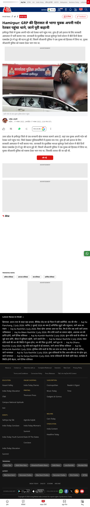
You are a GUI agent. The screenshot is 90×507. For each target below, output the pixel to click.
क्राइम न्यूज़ (23, 16)
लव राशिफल (36, 277)
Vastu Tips (7, 465)
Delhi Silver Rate (21, 465)
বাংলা (33, 2)
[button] (82, 503)
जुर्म (15, 16)
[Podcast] (75, 9)
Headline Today (53, 434)
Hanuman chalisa (59, 475)
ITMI (4, 396)
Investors (58, 368)
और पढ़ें (44, 158)
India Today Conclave (10, 425)
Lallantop (84, 2)
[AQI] (66, 10)
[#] (19, 129)
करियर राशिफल (8, 277)
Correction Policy (36, 373)
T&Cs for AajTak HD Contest (67, 373)
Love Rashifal (69, 465)
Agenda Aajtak (29, 420)
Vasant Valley (7, 385)
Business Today (74, 2)
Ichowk (50, 484)
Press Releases (50, 373)
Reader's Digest (73, 385)
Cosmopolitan (52, 385)
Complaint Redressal (45, 368)
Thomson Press (30, 395)
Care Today (51, 419)
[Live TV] (81, 10)
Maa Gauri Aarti (9, 475)
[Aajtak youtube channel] (82, 491)
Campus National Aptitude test (13, 405)
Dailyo (42, 484)
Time (69, 391)
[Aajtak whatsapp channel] (61, 491)
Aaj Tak (23, 2)
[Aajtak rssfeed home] (77, 491)
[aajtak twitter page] (71, 491)
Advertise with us (29, 368)
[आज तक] (7, 9)
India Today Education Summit (11, 451)
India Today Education (11, 391)
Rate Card (67, 368)
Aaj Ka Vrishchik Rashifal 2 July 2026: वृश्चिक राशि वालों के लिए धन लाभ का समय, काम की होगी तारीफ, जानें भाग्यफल (43, 349)
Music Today (52, 391)
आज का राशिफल (23, 277)
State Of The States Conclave (31, 440)
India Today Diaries (31, 385)
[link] (88, 2)
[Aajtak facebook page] (66, 491)
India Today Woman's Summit (32, 428)
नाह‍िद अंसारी (13, 119)
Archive (57, 484)
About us (8, 368)
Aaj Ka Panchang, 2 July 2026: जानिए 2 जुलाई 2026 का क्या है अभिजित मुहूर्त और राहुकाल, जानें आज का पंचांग (44, 325)
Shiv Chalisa (74, 475)
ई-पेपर (29, 2)
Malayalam (63, 2)
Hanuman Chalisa (25, 475)
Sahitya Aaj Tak (8, 420)
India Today (40, 2)
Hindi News (6, 16)
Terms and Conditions (21, 373)
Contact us (17, 368)
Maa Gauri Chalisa (42, 475)
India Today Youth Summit (12, 437)
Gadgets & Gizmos (54, 396)
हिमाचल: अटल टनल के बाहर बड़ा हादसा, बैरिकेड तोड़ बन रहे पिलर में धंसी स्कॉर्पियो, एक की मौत (41, 321)
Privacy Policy (77, 368)
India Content (52, 429)
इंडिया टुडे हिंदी (48, 2)
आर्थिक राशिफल (49, 277)
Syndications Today (65, 497)
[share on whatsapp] (87, 253)
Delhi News (56, 465)
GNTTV (56, 2)
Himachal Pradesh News (39, 465)
